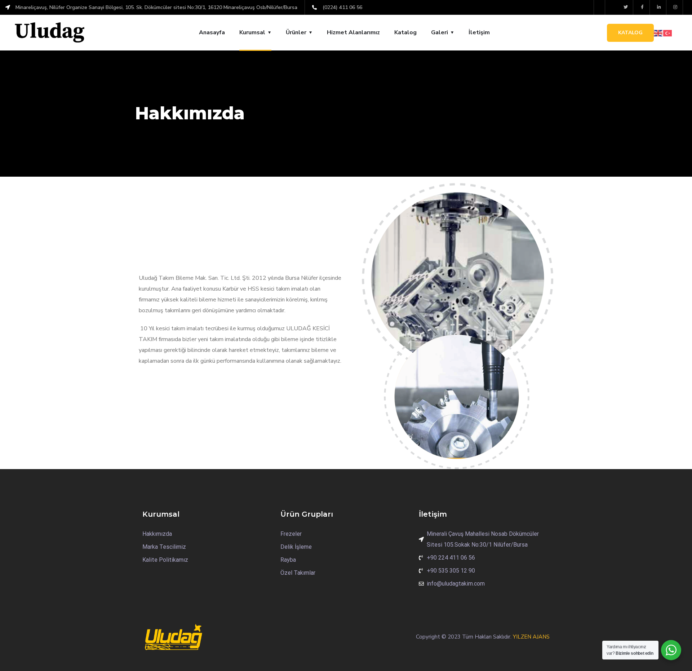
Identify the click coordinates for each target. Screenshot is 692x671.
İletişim (479, 32)
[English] (658, 33)
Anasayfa (212, 32)
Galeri (439, 32)
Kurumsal (252, 32)
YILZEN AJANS (531, 636)
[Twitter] (626, 7)
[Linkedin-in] (659, 7)
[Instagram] (675, 7)
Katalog (405, 32)
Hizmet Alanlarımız (353, 32)
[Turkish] (668, 33)
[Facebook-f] (642, 7)
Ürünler (296, 32)
